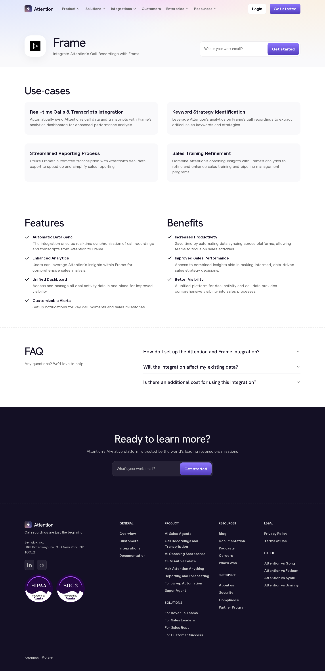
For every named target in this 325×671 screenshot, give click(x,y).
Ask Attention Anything (184, 569)
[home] (39, 8)
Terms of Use (275, 541)
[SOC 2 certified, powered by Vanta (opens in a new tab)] (70, 588)
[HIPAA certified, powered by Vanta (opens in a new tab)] (39, 588)
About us (226, 585)
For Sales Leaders (180, 620)
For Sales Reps (177, 627)
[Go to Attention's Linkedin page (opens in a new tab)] (29, 565)
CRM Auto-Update (180, 561)
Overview (127, 534)
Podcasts (227, 548)
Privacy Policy (275, 534)
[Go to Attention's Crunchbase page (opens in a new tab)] (42, 565)
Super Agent (175, 590)
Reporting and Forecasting (187, 576)
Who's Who (228, 563)
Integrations (129, 548)
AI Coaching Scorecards (185, 554)
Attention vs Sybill (279, 578)
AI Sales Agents (178, 534)
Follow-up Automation (183, 583)
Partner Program (233, 607)
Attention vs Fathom (281, 571)
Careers (226, 555)
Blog (222, 534)
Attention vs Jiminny (281, 585)
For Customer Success (184, 635)
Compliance (229, 600)
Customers (151, 9)
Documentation (132, 555)
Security (226, 592)
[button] (71, 9)
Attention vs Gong (279, 563)
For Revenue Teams (181, 613)
